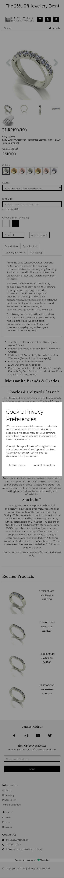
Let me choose (17, 465)
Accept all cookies (44, 465)
